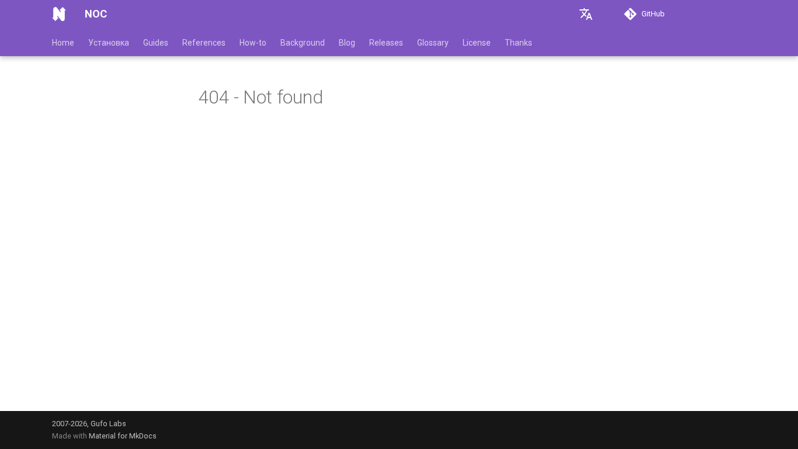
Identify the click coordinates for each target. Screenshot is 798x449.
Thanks (518, 42)
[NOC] (59, 14)
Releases (386, 42)
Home (63, 42)
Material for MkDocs (123, 435)
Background (302, 42)
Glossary (433, 42)
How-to (253, 42)
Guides (155, 42)
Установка (108, 42)
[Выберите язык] (586, 14)
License (477, 42)
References (203, 42)
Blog (347, 42)
